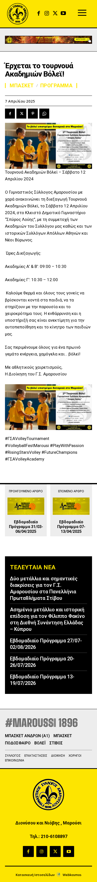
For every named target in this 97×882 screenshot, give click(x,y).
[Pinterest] (33, 114)
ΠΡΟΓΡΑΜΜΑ (56, 85)
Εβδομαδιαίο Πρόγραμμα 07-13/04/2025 (71, 527)
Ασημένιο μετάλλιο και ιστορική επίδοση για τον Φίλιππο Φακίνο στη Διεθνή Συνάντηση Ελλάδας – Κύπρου (47, 619)
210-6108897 (54, 836)
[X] (55, 14)
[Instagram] (47, 14)
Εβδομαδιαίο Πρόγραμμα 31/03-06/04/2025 (26, 527)
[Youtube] (63, 14)
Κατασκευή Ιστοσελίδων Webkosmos (48, 874)
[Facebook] (39, 14)
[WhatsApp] (44, 114)
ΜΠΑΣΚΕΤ (22, 85)
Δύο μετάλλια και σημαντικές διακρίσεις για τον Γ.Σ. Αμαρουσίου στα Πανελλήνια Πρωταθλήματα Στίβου (44, 588)
